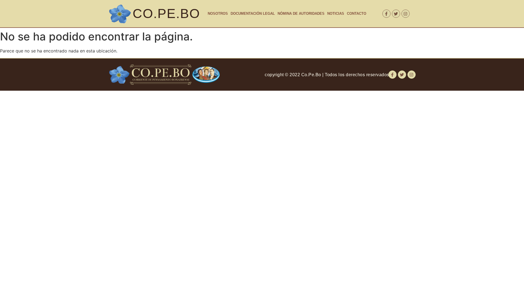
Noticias (335, 13)
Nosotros (218, 13)
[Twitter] (396, 14)
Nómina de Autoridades (301, 13)
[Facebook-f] (386, 14)
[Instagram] (405, 14)
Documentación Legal (253, 13)
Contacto (356, 13)
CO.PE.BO (166, 13)
